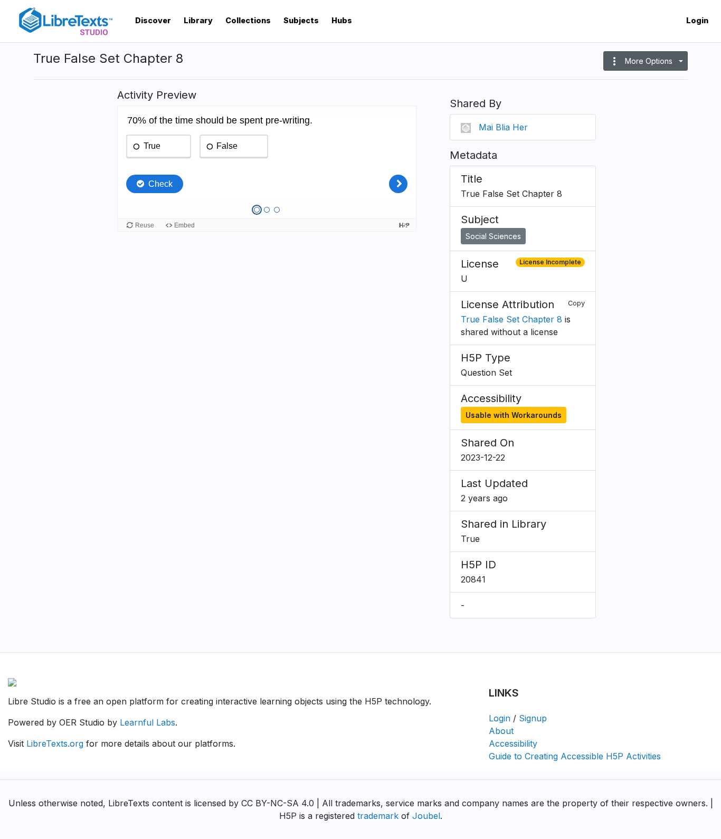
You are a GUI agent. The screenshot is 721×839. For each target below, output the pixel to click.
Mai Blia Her (503, 127)
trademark (378, 816)
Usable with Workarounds (514, 415)
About (501, 731)
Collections (248, 20)
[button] (645, 61)
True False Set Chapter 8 (511, 319)
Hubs (341, 20)
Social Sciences (493, 236)
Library (198, 20)
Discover (153, 20)
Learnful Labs (147, 722)
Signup (533, 718)
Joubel (426, 816)
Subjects (301, 20)
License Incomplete (550, 262)
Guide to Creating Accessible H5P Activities (575, 756)
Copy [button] (576, 303)
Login (697, 20)
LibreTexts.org (54, 743)
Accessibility (513, 743)
